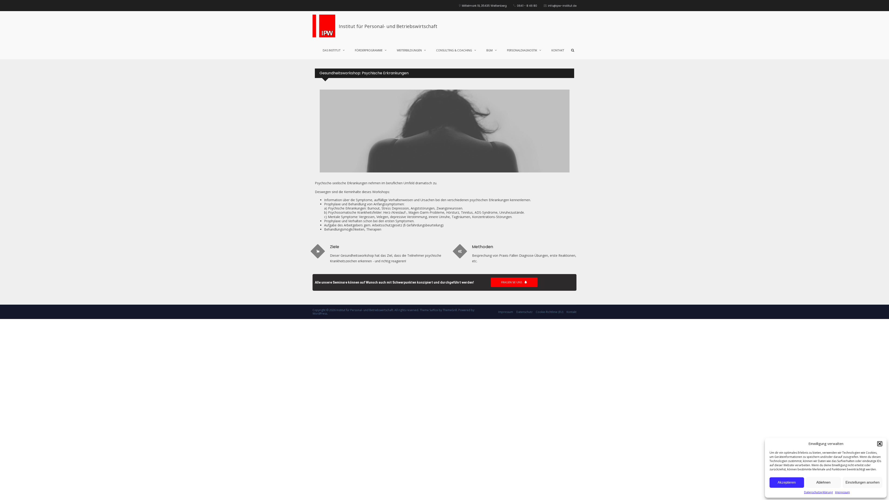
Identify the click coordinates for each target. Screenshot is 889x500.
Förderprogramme (368, 50)
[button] (879, 443)
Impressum (842, 492)
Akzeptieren (787, 482)
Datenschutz (524, 312)
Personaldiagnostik (522, 50)
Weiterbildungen (409, 50)
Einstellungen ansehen (862, 482)
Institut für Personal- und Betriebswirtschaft (388, 26)
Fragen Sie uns (511, 282)
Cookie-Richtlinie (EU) (549, 312)
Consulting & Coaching (454, 50)
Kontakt (557, 50)
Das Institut (332, 50)
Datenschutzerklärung (818, 492)
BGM (489, 50)
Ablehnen (823, 482)
